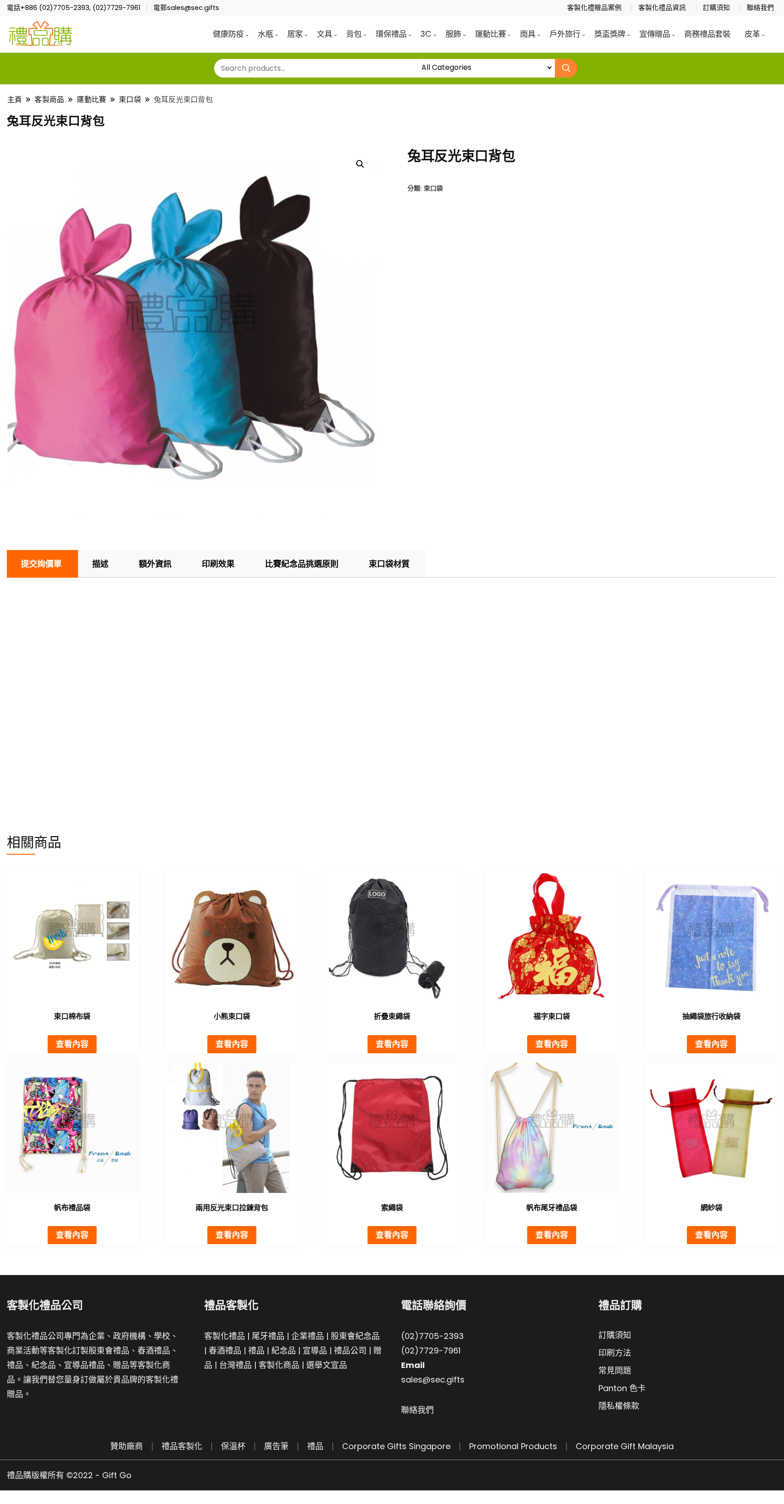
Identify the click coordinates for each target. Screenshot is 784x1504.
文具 (324, 34)
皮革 (752, 34)
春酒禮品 (225, 1350)
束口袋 (433, 188)
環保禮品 (391, 34)
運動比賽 (490, 34)
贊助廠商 (126, 1446)
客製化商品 (279, 1365)
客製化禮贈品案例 (594, 7)
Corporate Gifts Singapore (396, 1446)
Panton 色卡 (622, 1388)
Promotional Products (513, 1446)
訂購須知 (716, 7)
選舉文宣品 (326, 1365)
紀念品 (283, 1350)
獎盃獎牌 (609, 34)
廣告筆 (276, 1446)
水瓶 (265, 34)
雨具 (527, 34)
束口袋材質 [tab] (389, 563)
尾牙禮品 (268, 1336)
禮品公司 (350, 1350)
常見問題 (614, 1370)
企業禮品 (307, 1336)
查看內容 (72, 1044)
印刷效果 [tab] (218, 563)
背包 (354, 34)
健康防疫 (228, 34)
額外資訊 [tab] (155, 563)
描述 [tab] (100, 563)
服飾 (453, 34)
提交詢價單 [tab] (41, 563)
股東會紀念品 (355, 1336)
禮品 (256, 1350)
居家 (295, 34)
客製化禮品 (224, 1336)
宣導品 (315, 1350)
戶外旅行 (564, 34)
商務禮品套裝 (707, 34)
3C (426, 34)
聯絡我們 (760, 7)
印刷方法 (614, 1352)
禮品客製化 (182, 1446)
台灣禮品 (235, 1365)
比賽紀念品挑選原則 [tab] (301, 563)
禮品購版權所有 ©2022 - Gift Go (69, 1475)
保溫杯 (233, 1446)
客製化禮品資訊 (662, 7)
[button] (360, 164)
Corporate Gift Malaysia (625, 1446)
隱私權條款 (618, 1406)
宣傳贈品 (654, 34)
